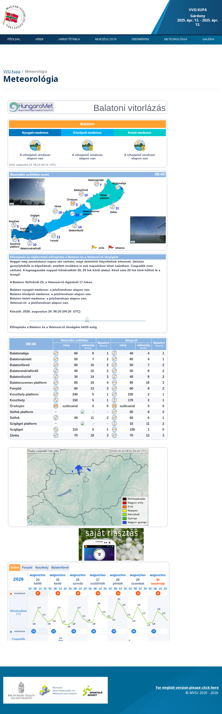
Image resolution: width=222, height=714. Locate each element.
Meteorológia (175, 39)
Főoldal (14, 39)
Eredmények (140, 39)
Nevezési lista (106, 39)
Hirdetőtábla (69, 39)
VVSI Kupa (11, 71)
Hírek (40, 39)
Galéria (208, 39)
